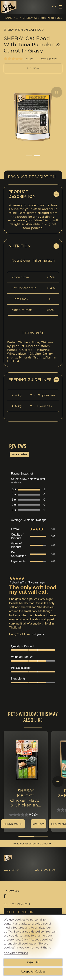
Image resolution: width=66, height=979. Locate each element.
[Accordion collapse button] (56, 194)
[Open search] (54, 7)
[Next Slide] (57, 781)
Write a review (48, 59)
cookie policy (34, 931)
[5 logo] (13, 857)
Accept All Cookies (33, 971)
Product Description (32, 177)
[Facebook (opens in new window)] (5, 898)
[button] (62, 7)
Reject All (33, 962)
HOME (8, 17)
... (17, 17)
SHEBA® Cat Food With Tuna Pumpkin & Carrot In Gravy (42, 17)
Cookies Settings (16, 953)
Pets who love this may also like (33, 717)
